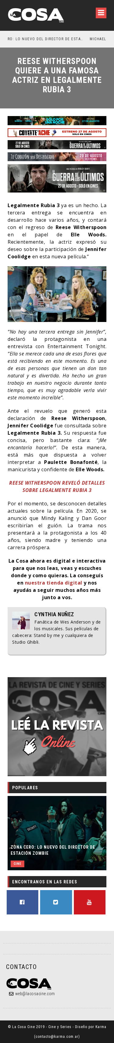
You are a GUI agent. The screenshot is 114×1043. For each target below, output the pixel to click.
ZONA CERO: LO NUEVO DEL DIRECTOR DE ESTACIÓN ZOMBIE (53, 850)
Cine (17, 863)
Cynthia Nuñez (54, 614)
